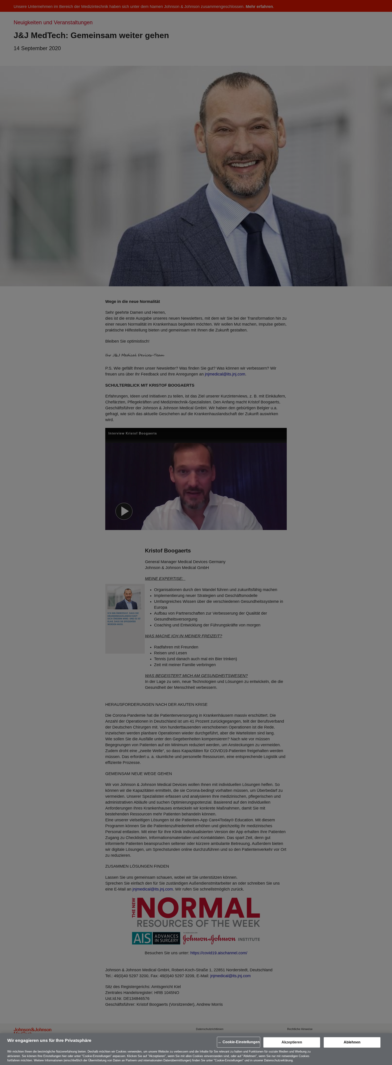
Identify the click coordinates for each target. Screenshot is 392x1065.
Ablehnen (352, 1042)
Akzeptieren (292, 1042)
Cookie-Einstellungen (241, 1042)
